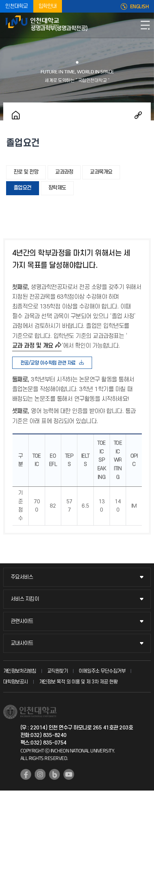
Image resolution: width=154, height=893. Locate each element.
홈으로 (16, 115)
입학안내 (48, 6)
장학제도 (57, 188)
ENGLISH (139, 6)
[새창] (25, 774)
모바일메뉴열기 (145, 25)
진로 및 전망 (26, 172)
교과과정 (64, 172)
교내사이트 (22, 643)
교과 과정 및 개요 (32, 346)
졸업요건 (23, 188)
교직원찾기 (57, 671)
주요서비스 (22, 577)
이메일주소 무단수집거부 (102, 671)
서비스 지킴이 (25, 599)
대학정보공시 (15, 681)
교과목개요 (101, 172)
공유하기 (138, 115)
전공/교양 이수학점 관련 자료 (48, 363)
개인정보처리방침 (19, 671)
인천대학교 (16, 6)
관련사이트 (22, 621)
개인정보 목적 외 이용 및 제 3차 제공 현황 (78, 681)
